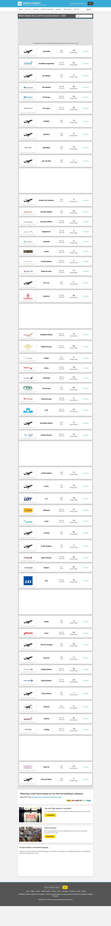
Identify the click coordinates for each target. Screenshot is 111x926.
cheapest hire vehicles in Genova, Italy (46, 797)
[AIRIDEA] (28, 134)
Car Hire (35, 9)
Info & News (67, 9)
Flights (27, 9)
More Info (86, 51)
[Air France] (28, 108)
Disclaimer (72, 891)
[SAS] (28, 580)
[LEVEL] (28, 486)
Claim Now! (50, 815)
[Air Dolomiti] (28, 87)
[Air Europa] (28, 97)
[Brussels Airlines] (28, 221)
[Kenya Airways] (28, 398)
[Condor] (28, 251)
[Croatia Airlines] (28, 261)
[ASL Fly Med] (28, 161)
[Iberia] (28, 368)
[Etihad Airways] (28, 346)
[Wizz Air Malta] (28, 779)
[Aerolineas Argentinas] (28, 63)
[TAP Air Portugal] (28, 644)
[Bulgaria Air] (28, 231)
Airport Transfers (47, 9)
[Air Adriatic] (28, 75)
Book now (49, 836)
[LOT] (28, 498)
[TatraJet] (28, 657)
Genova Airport (34, 4)
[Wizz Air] (28, 767)
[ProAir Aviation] (28, 546)
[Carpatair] (28, 241)
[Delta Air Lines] (28, 271)
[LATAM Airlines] (28, 473)
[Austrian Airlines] (28, 212)
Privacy (78, 891)
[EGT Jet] (28, 282)
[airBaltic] (28, 121)
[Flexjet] (28, 358)
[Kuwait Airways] (28, 435)
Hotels (76, 9)
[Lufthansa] (28, 510)
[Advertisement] (55, 31)
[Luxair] (28, 521)
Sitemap (84, 891)
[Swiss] (28, 633)
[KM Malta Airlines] (28, 423)
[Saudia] (28, 621)
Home (20, 9)
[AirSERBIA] (28, 147)
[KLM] (28, 410)
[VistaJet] (28, 706)
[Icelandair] (28, 377)
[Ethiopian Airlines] (28, 334)
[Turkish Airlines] (28, 669)
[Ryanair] (28, 567)
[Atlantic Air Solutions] (28, 200)
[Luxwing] (28, 532)
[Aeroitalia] (28, 51)
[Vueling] (28, 729)
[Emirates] (28, 296)
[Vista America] (28, 693)
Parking (58, 9)
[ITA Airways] (28, 388)
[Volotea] (28, 718)
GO (90, 3)
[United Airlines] (28, 680)
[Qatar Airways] (28, 557)
